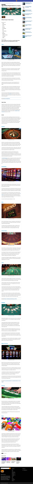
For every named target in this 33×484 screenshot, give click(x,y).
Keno (3, 29)
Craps (3, 32)
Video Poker (4, 24)
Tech (3, 3)
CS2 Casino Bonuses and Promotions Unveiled (18, 462)
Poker (3, 23)
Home (2, 3)
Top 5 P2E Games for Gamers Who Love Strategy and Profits (4, 462)
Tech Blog (4, 4)
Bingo (3, 37)
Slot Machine (4, 28)
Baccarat (4, 36)
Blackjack (3, 33)
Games (4, 3)
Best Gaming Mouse (7, 98)
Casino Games (5, 453)
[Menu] (1, 1)
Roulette (3, 27)
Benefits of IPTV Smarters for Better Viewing (9, 462)
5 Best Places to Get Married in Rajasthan (13, 462)
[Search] (31, 1)
